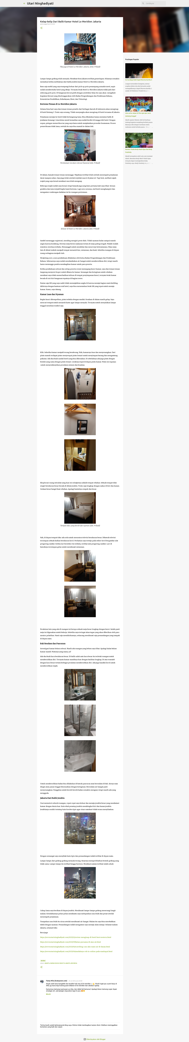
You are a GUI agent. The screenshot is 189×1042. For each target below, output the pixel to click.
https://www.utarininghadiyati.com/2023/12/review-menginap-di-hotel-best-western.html (75, 937)
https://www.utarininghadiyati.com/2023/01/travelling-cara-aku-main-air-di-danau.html (75, 947)
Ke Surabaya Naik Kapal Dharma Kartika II (138, 80)
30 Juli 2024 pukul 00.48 (75, 981)
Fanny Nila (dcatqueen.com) (57, 981)
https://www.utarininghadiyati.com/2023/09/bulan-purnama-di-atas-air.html (70, 942)
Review (43, 960)
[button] (41, 28)
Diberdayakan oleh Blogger (96, 1039)
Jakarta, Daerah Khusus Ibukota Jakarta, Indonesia (60, 963)
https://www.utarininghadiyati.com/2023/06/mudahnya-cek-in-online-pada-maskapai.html (76, 951)
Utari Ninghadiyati (40, 3)
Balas (48, 994)
